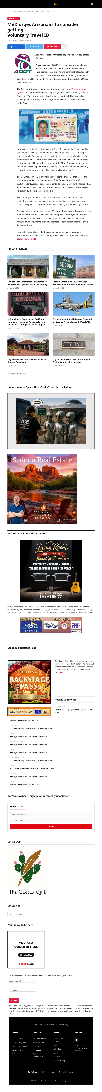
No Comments (26, 41)
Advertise (57, 1049)
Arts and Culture (39, 1039)
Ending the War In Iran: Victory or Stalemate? (28, 737)
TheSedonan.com (48, 1072)
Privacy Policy (49, 1081)
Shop (55, 1045)
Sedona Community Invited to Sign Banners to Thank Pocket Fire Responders (73, 283)
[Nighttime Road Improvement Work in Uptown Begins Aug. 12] (28, 344)
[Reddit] (9, 93)
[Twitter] (9, 67)
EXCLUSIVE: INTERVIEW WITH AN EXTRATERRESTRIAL (32, 769)
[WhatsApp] (9, 99)
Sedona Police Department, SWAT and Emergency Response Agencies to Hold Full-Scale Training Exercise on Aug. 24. (26, 322)
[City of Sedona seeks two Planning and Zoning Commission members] (74, 344)
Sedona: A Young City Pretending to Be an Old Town (73, 711)
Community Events (40, 1050)
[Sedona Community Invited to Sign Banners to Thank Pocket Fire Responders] (74, 266)
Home (9, 11)
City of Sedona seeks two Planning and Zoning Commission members (72, 361)
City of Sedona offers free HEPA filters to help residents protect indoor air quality (27, 283)
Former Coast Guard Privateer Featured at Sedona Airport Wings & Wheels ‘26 (72, 320)
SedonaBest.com (66, 1072)
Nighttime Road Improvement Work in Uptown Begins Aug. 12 (26, 361)
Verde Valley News (19, 1043)
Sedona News (13, 18)
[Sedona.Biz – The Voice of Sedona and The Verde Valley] (51, 4)
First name (13, 990)
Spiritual (36, 1046)
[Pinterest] (9, 80)
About (55, 1053)
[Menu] (10, 4)
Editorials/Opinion (19, 1046)
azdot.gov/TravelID (27, 239)
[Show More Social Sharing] (64, 46)
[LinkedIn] (9, 74)
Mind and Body (39, 1043)
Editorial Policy (59, 1061)
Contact (56, 1057)
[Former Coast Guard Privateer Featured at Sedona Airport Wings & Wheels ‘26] (74, 304)
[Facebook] (9, 61)
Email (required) (16, 981)
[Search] (92, 4)
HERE (76, 669)
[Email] (9, 86)
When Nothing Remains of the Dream (25, 721)
